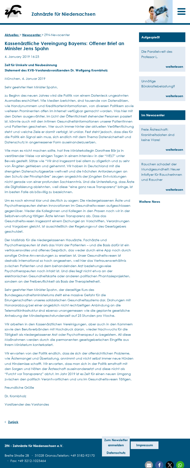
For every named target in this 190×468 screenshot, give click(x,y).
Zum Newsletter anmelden (116, 442)
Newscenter (31, 35)
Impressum (144, 445)
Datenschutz (116, 453)
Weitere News (149, 201)
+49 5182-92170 (82, 455)
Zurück (13, 422)
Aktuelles (12, 35)
